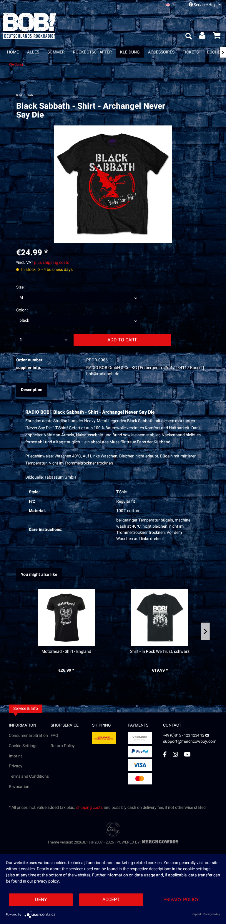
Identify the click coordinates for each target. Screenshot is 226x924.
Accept (111, 899)
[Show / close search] (188, 37)
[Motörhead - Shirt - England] (66, 617)
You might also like (39, 574)
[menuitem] (170, 5)
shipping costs (89, 807)
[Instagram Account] (175, 754)
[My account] (202, 37)
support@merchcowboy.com (189, 741)
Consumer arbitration (28, 735)
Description (31, 390)
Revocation (19, 787)
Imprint (15, 756)
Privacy (15, 766)
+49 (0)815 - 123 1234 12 (184, 735)
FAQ (54, 735)
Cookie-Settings (23, 746)
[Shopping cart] (216, 37)
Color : (22, 310)
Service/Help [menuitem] (205, 5)
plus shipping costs (51, 262)
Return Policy (63, 746)
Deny (41, 899)
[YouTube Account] (187, 754)
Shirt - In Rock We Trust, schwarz (160, 652)
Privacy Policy (181, 899)
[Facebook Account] (165, 754)
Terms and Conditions (29, 776)
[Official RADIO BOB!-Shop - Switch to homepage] (29, 26)
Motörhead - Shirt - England (66, 652)
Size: (20, 287)
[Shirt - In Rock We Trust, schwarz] (159, 617)
